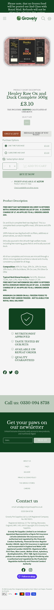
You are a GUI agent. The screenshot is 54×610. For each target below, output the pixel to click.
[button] (4, 18)
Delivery (27, 472)
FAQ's (27, 466)
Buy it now (27, 174)
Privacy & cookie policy (27, 477)
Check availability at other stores (26, 188)
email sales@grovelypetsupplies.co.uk (27, 507)
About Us (27, 461)
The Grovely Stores (27, 483)
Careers (27, 488)
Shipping (26, 110)
